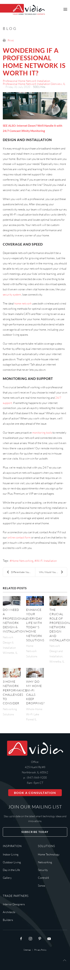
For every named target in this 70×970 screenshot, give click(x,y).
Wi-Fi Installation (46, 561)
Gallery (7, 878)
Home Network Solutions (31, 651)
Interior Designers (14, 904)
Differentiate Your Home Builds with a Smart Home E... (23, 572)
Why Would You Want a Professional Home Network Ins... (53, 572)
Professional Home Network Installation (26, 80)
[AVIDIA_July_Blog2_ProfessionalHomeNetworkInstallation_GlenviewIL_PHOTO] (35, 105)
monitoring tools (42, 432)
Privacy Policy (40, 950)
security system (12, 294)
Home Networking (22, 561)
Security (43, 870)
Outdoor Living (12, 862)
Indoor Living (10, 854)
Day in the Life (11, 870)
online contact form (19, 537)
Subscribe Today (35, 831)
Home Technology (48, 854)
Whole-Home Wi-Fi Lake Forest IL (34, 714)
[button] (65, 9)
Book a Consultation (35, 792)
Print (11, 40)
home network (23, 303)
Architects (9, 912)
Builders (8, 920)
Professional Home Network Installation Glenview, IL (34, 83)
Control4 (43, 878)
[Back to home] (22, 9)
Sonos (41, 885)
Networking (45, 862)
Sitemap (27, 950)
